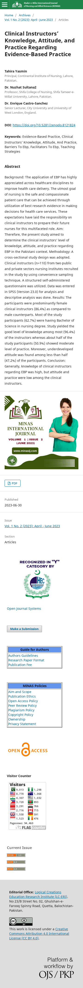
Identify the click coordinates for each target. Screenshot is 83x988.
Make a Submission (24, 629)
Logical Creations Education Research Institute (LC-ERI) (38, 894)
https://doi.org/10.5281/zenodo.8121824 (44, 125)
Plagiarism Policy (21, 710)
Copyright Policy (20, 714)
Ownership (16, 719)
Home (9, 15)
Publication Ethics (22, 696)
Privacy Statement (22, 724)
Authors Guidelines (23, 655)
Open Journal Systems (24, 608)
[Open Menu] (4, 4)
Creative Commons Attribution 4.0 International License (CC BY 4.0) (39, 933)
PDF (14, 483)
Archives (24, 15)
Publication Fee (20, 664)
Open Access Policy (23, 701)
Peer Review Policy (22, 705)
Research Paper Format (26, 660)
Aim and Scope (19, 692)
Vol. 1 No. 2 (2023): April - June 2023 (29, 20)
